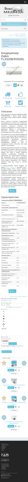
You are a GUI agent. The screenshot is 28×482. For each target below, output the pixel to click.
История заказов (5, 466)
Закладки (4, 467)
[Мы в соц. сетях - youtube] (4, 455)
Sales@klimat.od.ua (6, 475)
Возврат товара (5, 444)
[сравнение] (21, 85)
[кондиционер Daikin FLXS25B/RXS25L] (14, 70)
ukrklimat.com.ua (5, 477)
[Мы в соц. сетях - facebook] (2, 455)
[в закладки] (18, 85)
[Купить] (15, 85)
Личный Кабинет (5, 464)
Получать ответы (5, 346)
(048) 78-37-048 (5, 474)
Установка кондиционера (14, 367)
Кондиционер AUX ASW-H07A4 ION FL (14, 385)
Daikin (18, 205)
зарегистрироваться (16, 307)
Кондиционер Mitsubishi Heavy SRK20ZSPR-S (14, 422)
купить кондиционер (11, 167)
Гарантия (4, 446)
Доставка (4, 447)
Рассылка (4, 468)
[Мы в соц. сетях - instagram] (7, 455)
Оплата (3, 448)
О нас (3, 450)
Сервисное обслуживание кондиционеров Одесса (14, 403)
